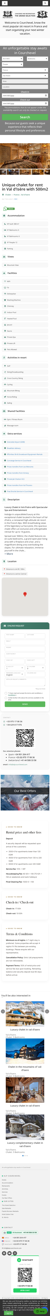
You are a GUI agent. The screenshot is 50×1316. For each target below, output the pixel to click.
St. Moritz (5, 1217)
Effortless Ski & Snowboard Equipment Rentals (24, 454)
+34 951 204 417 (19, 1238)
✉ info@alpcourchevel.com (11, 1248)
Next (47, 172)
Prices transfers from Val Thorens (19, 485)
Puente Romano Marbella (10, 1211)
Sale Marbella (6, 1208)
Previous (3, 172)
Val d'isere (25, 194)
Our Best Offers (7, 1198)
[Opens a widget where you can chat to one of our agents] (40, 1311)
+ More (8, 553)
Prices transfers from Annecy (18, 473)
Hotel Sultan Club (7, 1214)
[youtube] (9, 1253)
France (17, 194)
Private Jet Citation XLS (15, 479)
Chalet (8, 194)
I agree (9, 1313)
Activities (5, 1189)
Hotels (4, 1180)
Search (25, 117)
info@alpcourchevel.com (17, 764)
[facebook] (4, 1253)
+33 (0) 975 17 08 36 (21, 1241)
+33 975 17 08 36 (20, 1244)
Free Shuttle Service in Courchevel (20, 491)
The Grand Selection (8, 1205)
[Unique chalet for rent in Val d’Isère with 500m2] (25, 156)
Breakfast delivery (14, 448)
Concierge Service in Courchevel (19, 460)
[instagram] (15, 1253)
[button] (25, 594)
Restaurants (6, 1186)
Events (4, 1195)
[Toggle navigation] (45, 3)
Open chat (25, 1290)
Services (5, 1192)
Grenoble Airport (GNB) (16, 442)
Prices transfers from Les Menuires (20, 467)
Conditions (11, 695)
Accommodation (7, 1183)
